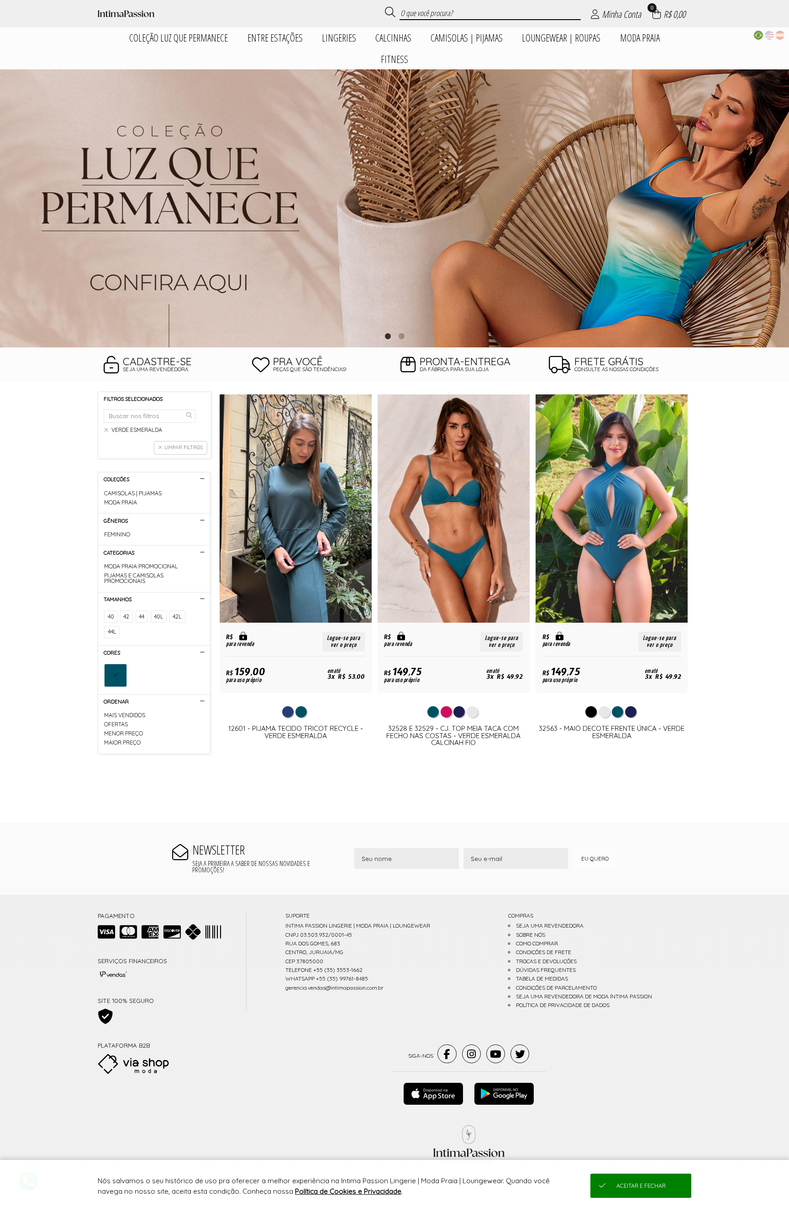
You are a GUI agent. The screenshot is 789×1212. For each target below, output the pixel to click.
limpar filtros (183, 447)
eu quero (595, 858)
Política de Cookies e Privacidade (348, 1191)
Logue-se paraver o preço (343, 641)
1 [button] (387, 336)
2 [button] (401, 336)
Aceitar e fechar (641, 1185)
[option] (394, 208)
